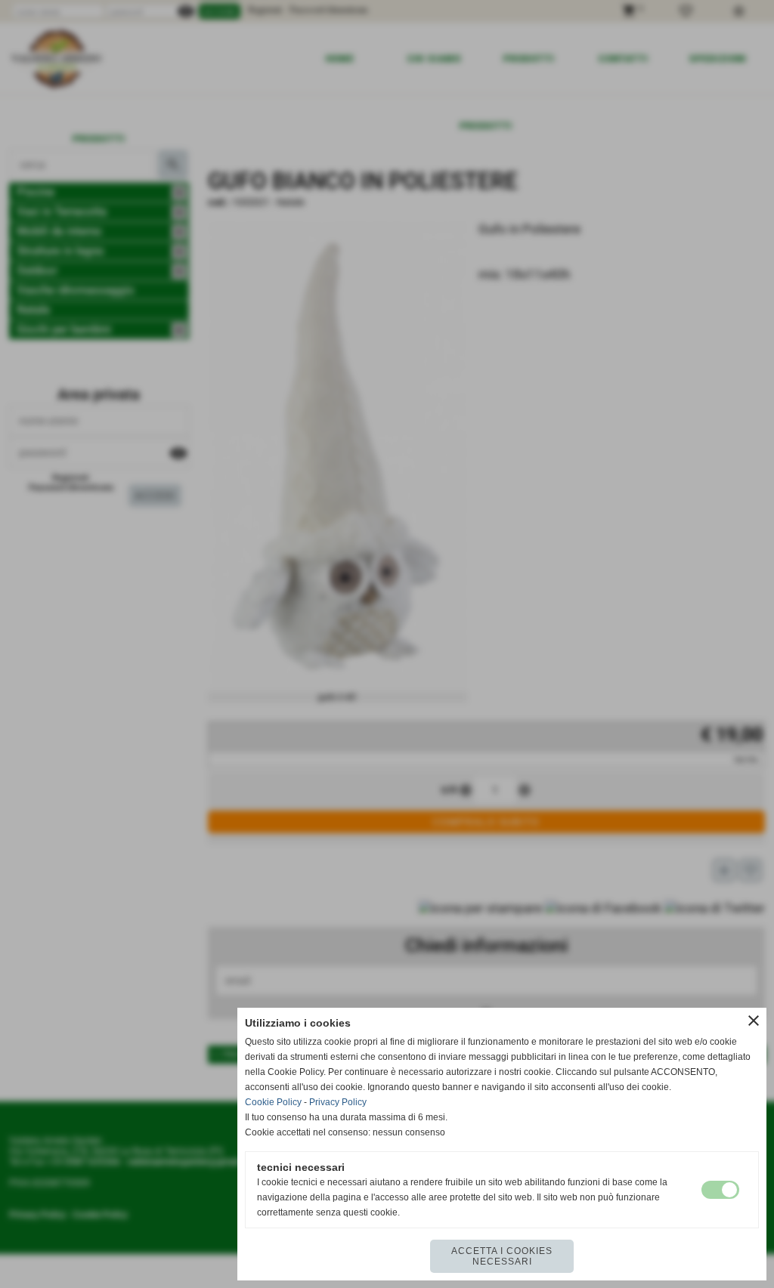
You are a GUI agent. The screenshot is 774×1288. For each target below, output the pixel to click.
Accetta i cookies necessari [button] (502, 1256)
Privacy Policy (338, 1102)
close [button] (754, 1021)
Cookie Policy (273, 1102)
